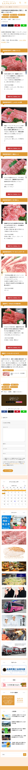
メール (5, 448)
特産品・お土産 (14, 14)
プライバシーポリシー (14, 463)
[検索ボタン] (20, 2)
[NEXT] (24, 485)
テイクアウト (6, 14)
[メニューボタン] (25, 2)
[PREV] (3, 485)
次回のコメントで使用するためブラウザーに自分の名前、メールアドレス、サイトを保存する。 (15, 459)
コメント (5, 427)
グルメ (5, 19)
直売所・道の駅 (22, 14)
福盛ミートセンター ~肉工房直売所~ (17, 374)
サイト (4, 453)
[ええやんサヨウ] (9, 2)
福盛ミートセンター (14, 17)
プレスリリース (5, 17)
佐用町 (9, 19)
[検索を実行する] (24, 754)
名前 (4, 443)
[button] (4, 25)
